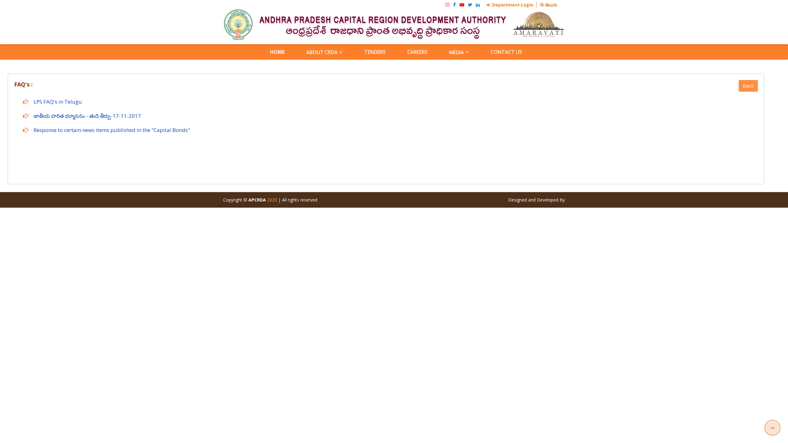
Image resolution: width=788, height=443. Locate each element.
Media (457, 52)
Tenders (375, 52)
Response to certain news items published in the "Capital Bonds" (112, 130)
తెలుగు (551, 5)
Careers (417, 52)
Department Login (512, 5)
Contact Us (506, 52)
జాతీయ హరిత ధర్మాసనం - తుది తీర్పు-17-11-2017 (87, 115)
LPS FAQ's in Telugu (58, 101)
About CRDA (322, 52)
